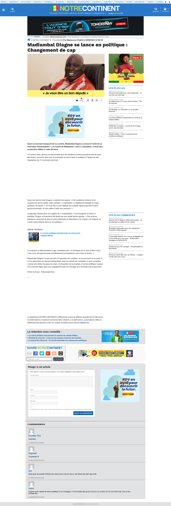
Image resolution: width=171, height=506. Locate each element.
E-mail (32, 395)
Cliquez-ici (84, 323)
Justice (150, 2)
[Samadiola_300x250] (126, 82)
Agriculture (14, 2)
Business (37, 2)
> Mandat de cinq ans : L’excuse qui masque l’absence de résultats (54, 338)
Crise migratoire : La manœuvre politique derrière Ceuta (77, 37)
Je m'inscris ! (58, 359)
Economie (60, 2)
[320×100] (120, 341)
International (139, 2)
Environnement (83, 2)
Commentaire (34, 375)
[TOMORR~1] (85, 35)
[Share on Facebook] (88, 100)
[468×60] (105, 356)
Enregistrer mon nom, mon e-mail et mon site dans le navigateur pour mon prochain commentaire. (61, 409)
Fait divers (97, 2)
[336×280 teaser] (65, 138)
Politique (53, 13)
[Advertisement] (65, 180)
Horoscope (119, 2)
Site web (32, 401)
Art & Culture (26, 2)
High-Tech (108, 2)
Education (71, 2)
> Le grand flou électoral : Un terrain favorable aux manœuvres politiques (57, 340)
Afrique (3, 2)
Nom (32, 389)
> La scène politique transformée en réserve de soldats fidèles (52, 335)
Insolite (129, 2)
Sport (80, 13)
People (73, 13)
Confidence (48, 2)
